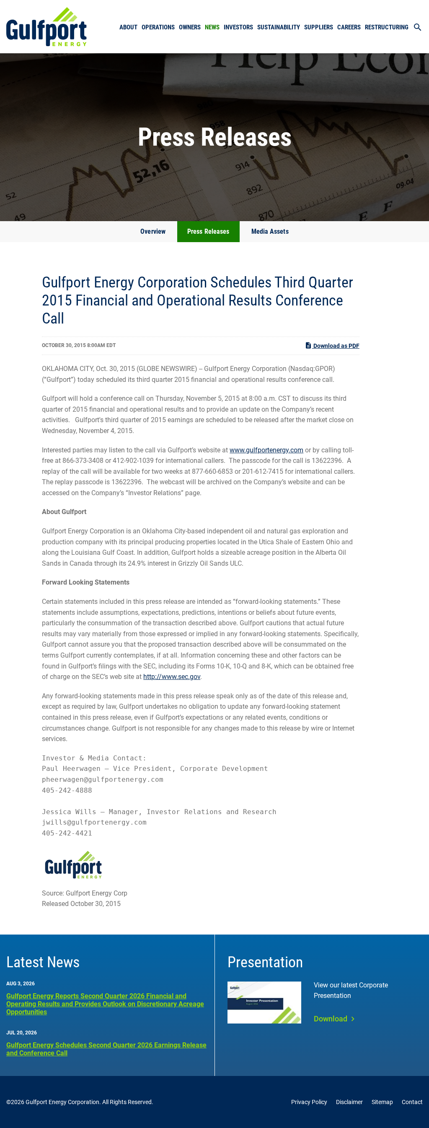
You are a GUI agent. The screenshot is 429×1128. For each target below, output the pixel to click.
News (212, 27)
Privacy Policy (309, 1102)
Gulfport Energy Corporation (62, 1102)
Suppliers (318, 27)
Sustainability (278, 27)
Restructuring (386, 27)
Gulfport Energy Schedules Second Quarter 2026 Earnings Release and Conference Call (106, 1049)
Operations (158, 27)
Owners (190, 27)
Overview (152, 231)
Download (330, 1018)
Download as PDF (335, 345)
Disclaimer (349, 1102)
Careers (349, 27)
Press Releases (208, 231)
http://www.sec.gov (171, 677)
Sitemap (382, 1102)
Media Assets (270, 231)
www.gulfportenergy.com (266, 450)
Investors (238, 27)
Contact (412, 1102)
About (128, 27)
